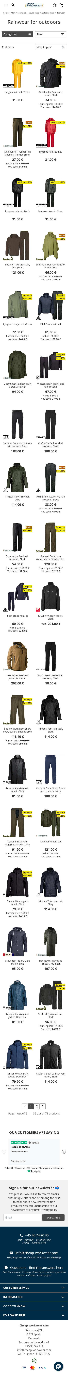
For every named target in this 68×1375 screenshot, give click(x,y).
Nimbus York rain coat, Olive (17, 498)
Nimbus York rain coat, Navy (50, 903)
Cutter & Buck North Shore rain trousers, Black (17, 445)
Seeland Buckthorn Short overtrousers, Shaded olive (17, 730)
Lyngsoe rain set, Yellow (17, 92)
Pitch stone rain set (17, 615)
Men (13, 13)
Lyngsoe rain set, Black (17, 211)
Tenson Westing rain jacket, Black (17, 903)
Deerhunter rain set (50, 841)
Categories (10, 34)
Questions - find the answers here (36, 1268)
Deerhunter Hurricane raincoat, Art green (50, 962)
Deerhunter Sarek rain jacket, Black (50, 94)
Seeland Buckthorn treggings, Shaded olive (17, 843)
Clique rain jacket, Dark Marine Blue (17, 962)
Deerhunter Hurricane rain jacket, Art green (17, 385)
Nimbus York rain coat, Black (50, 730)
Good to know (14, 1306)
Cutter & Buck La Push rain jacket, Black (50, 1075)
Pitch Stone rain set (50, 324)
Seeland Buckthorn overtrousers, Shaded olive (50, 558)
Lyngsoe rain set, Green (50, 211)
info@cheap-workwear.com (36, 1253)
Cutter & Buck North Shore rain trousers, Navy (50, 790)
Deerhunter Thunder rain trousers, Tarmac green (17, 153)
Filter (40, 34)
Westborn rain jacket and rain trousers (50, 385)
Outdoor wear (48, 13)
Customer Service (16, 1288)
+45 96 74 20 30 (37, 1235)
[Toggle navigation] (5, 5)
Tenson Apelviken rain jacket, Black (17, 790)
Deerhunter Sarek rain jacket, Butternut (17, 677)
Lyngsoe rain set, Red (50, 151)
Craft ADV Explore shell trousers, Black (50, 445)
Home (6, 13)
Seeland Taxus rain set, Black (50, 1016)
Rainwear (61, 13)
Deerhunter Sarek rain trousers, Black (17, 558)
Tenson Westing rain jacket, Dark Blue (17, 1075)
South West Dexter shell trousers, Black (51, 677)
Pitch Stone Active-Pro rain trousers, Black (50, 498)
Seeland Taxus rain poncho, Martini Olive (50, 266)
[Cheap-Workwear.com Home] (34, 4)
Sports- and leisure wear (28, 13)
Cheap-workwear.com (34, 1325)
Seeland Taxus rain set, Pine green (17, 266)
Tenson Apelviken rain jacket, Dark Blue (17, 1016)
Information (13, 1297)
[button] (58, 1366)
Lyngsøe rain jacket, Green (17, 324)
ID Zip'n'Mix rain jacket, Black (50, 617)
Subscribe (53, 1217)
